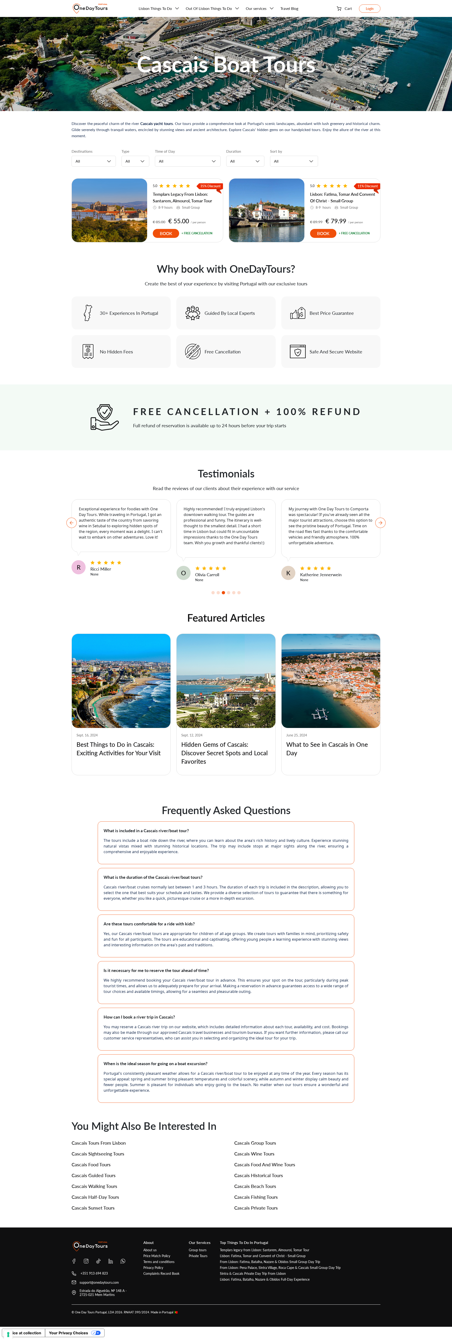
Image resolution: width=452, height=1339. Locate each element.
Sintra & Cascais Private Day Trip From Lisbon (253, 1273)
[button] (213, 592)
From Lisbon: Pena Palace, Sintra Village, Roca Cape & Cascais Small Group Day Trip (280, 1268)
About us (150, 1250)
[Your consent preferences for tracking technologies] (8, 1334)
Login (370, 9)
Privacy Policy (153, 1268)
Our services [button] (256, 8)
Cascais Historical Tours (258, 1175)
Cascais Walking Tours (94, 1186)
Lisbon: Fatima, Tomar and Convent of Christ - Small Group (263, 1256)
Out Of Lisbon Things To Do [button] (209, 8)
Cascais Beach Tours (255, 1186)
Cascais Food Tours (91, 1164)
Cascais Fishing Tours (256, 1197)
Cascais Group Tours (255, 1143)
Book (166, 233)
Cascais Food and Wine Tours (264, 1164)
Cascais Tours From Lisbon (99, 1143)
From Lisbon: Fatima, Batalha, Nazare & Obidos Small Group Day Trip (270, 1262)
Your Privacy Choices (68, 1333)
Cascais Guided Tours (94, 1175)
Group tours (197, 1250)
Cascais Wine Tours (254, 1153)
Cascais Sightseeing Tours (98, 1153)
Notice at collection (23, 1333)
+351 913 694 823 (94, 1273)
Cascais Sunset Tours (93, 1208)
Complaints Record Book (161, 1273)
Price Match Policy (156, 1256)
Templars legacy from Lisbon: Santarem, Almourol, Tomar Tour (264, 1250)
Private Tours (198, 1256)
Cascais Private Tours (256, 1208)
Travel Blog (289, 8)
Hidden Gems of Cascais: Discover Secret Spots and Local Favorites (224, 753)
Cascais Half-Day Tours (95, 1197)
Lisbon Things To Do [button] (155, 8)
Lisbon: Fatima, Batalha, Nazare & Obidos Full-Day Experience (265, 1279)
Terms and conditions (158, 1262)
